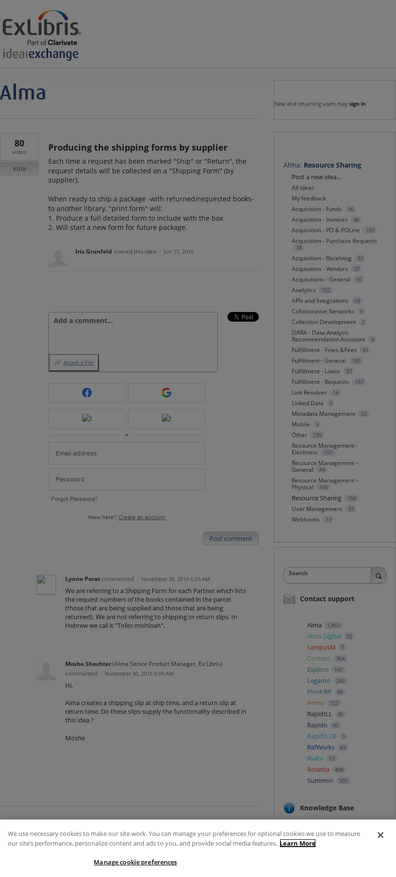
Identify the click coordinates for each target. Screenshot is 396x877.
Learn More (298, 843)
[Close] (380, 835)
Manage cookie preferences (135, 862)
